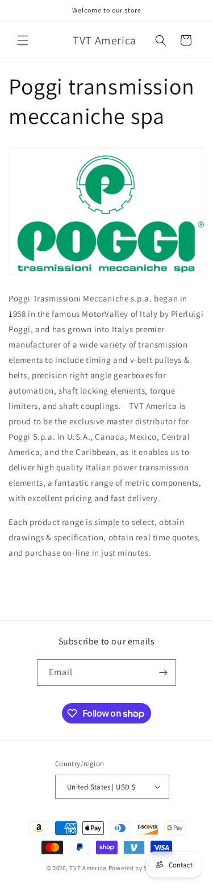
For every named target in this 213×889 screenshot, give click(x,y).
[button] (22, 40)
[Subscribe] (163, 672)
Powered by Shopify (137, 868)
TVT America (88, 868)
